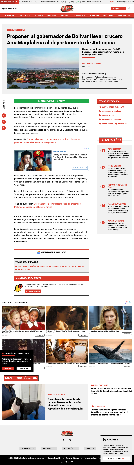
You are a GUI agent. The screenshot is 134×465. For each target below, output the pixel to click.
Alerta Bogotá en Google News (53, 252)
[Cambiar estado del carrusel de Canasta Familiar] (17, 2)
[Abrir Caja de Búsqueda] (129, 8)
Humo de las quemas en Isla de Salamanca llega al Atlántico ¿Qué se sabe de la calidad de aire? (111, 391)
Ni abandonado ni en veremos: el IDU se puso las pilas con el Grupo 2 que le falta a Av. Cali (118, 193)
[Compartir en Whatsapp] (4, 128)
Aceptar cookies (114, 458)
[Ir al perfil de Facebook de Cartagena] (63, 440)
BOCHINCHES (79, 15)
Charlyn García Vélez (93, 64)
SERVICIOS (94, 15)
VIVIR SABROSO (124, 15)
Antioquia (44, 266)
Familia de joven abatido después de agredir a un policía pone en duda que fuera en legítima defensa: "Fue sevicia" (118, 173)
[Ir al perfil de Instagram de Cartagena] (70, 440)
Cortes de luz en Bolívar (113, 107)
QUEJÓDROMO (9, 15)
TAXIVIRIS (38, 15)
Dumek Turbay (108, 115)
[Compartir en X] (4, 122)
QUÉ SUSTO (108, 15)
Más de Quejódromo (21, 378)
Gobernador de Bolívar (27, 266)
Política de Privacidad (54, 458)
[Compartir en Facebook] (4, 115)
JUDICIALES (25, 15)
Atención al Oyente (72, 458)
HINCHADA (52, 15)
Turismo (80, 266)
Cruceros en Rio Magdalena (63, 266)
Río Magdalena (24, 269)
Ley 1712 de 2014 (67, 462)
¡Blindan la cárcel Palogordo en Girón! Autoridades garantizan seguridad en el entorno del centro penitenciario (109, 412)
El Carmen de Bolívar (111, 111)
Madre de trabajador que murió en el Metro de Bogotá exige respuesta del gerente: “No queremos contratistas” (118, 155)
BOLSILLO (65, 15)
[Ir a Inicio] (67, 8)
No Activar (24, 368)
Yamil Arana (107, 124)
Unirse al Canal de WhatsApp (53, 101)
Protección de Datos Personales (94, 458)
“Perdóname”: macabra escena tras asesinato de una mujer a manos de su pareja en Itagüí (117, 226)
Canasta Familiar (7, 2)
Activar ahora (33, 291)
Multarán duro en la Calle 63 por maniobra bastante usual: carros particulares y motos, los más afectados (118, 209)
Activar (8, 368)
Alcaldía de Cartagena (112, 120)
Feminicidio (123, 124)
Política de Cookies (116, 453)
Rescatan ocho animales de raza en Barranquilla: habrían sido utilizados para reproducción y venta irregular (65, 404)
